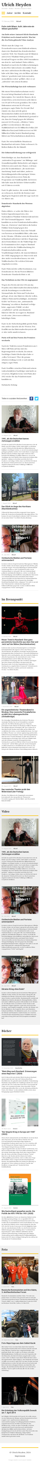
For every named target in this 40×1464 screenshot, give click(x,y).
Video (5, 811)
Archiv (17, 13)
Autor (10, 13)
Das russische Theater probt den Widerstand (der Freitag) (16, 790)
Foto (5, 1249)
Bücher (7, 1031)
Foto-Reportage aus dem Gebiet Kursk (18, 1343)
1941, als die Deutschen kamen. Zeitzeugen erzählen (15, 440)
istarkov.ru (17, 1460)
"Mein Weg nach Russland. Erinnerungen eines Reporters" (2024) (19, 1072)
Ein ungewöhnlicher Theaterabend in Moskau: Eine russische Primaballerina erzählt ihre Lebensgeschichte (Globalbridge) (19, 713)
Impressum (20, 1456)
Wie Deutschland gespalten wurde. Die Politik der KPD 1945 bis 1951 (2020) (18, 1212)
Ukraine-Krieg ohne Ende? (13, 989)
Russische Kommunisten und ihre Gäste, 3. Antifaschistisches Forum (19, 1291)
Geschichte (18, 1068)
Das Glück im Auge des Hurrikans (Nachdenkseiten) (16, 507)
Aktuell (18, 21)
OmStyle (28, 1460)
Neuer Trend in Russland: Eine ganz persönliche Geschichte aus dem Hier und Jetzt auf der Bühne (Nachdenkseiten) (20, 642)
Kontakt (27, 13)
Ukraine (15, 1128)
